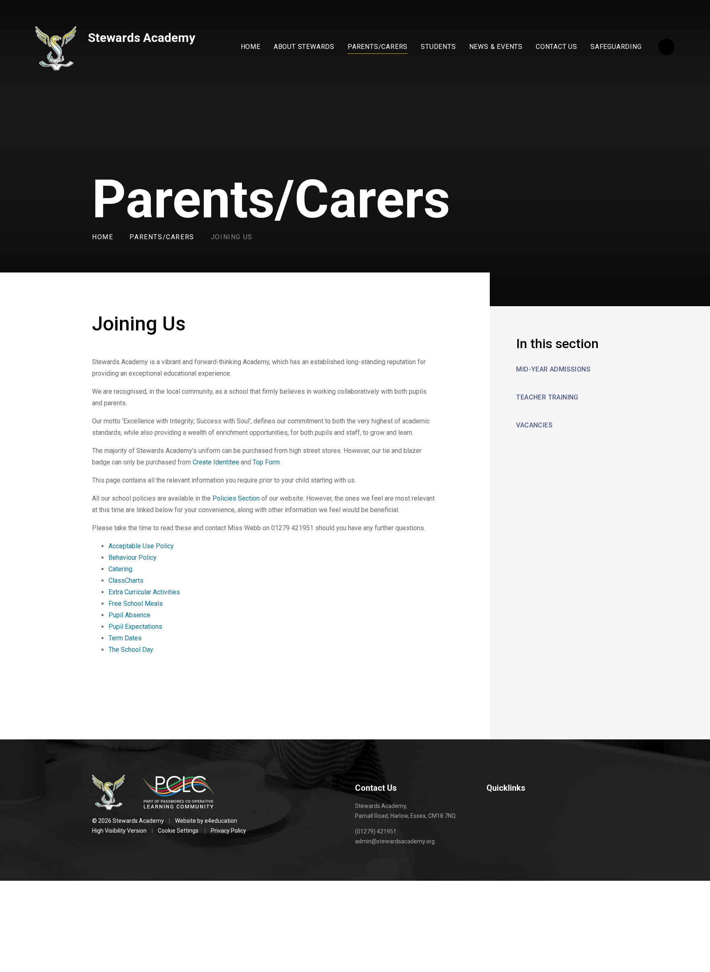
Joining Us (232, 237)
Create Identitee (216, 462)
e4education (221, 820)
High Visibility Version (119, 830)
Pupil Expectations (135, 626)
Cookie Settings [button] (178, 830)
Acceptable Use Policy (141, 546)
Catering (120, 569)
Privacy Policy (228, 830)
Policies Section (236, 498)
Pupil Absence (129, 615)
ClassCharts (125, 580)
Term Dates (125, 638)
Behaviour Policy (132, 557)
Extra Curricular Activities (144, 592)
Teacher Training (547, 397)
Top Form (266, 462)
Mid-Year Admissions (553, 369)
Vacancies (534, 425)
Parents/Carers (161, 237)
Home (102, 237)
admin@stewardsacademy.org (395, 841)
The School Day (130, 649)
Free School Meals (135, 603)
